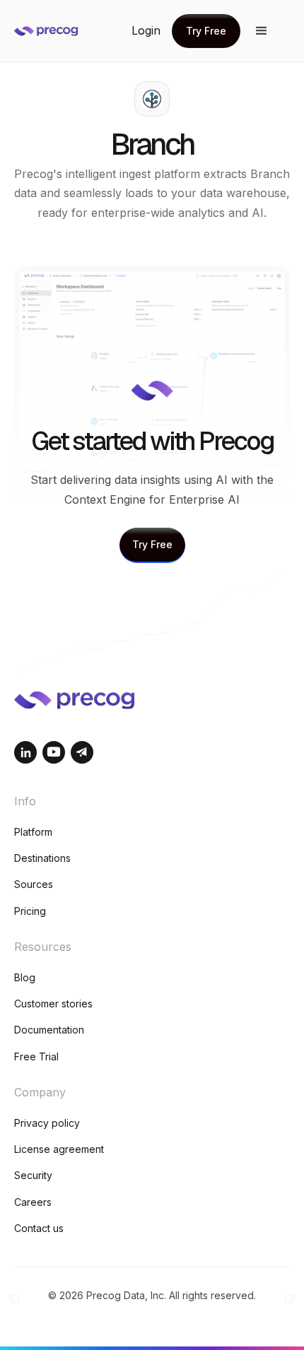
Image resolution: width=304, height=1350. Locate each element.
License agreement (59, 1149)
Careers (33, 1202)
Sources (33, 884)
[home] (70, 31)
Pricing (30, 911)
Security (33, 1175)
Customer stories (53, 1003)
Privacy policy (47, 1123)
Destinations (42, 858)
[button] (261, 31)
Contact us (39, 1228)
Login (145, 30)
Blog (24, 977)
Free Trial (36, 1056)
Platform (33, 832)
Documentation (49, 1030)
